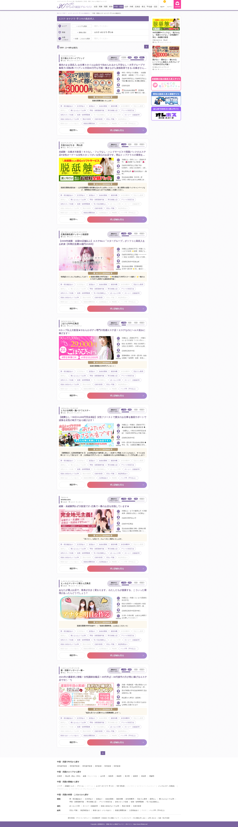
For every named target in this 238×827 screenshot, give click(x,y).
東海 (111, 7)
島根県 (119, 776)
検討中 (162, 4)
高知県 (143, 776)
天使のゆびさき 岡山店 (72, 145)
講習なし (153, 799)
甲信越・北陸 (152, 7)
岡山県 (67, 776)
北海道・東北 (140, 7)
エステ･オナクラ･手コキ (105, 786)
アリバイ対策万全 (105, 802)
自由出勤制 (109, 799)
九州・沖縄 (128, 7)
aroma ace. (66, 499)
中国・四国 (118, 7)
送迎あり (99, 799)
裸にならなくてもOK (166, 799)
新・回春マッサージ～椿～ (73, 670)
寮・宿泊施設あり (75, 799)
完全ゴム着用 (142, 799)
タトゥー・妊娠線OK (90, 806)
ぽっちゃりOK (74, 806)
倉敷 (84, 776)
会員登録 (177, 6)
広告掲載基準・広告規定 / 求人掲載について (105, 818)
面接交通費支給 (120, 810)
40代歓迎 (98, 766)
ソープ (59, 786)
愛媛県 (151, 776)
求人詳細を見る (117, 130)
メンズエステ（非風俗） (167, 786)
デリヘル (80, 786)
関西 (105, 7)
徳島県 (135, 776)
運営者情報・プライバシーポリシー (79, 818)
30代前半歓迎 (74, 766)
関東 (100, 7)
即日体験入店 (91, 802)
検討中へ (74, 130)
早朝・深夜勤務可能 (76, 802)
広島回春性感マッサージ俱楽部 (75, 234)
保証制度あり (85, 810)
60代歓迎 (117, 766)
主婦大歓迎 (137, 806)
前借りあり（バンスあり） (102, 810)
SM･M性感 (120, 786)
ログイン (170, 6)
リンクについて (126, 818)
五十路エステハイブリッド (73, 58)
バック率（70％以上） (157, 810)
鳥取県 (110, 776)
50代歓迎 (107, 766)
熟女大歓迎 (126, 806)
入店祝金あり (134, 810)
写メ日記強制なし (153, 802)
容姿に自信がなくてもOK (110, 806)
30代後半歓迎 (87, 766)
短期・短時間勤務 (137, 802)
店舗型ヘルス (69, 786)
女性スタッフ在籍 (121, 802)
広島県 (59, 776)
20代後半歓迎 (62, 766)
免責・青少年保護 (163, 818)
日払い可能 (73, 810)
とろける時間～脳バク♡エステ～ (75, 410)
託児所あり (89, 799)
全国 (95, 7)
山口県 (102, 776)
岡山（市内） (76, 776)
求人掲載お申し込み (139, 818)
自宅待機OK (130, 799)
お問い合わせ (152, 818)
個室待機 (119, 799)
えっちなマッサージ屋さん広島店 (75, 583)
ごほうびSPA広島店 (70, 323)
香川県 (127, 776)
